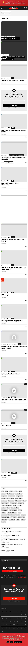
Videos (13, 397)
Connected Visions (6, 426)
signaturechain (5, 517)
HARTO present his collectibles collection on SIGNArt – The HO (14, 347)
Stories (14, 472)
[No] (13, 643)
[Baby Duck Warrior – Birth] (14, 31)
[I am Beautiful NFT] (14, 466)
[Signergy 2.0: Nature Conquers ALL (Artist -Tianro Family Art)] (14, 258)
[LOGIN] (26, 8)
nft (8, 507)
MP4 (20, 505)
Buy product (9, 162)
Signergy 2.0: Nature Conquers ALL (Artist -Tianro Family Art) (13, 268)
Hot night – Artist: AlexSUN (7, 550)
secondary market (12, 512)
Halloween (14, 503)
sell (20, 512)
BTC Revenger (5, 295)
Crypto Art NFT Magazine (8, 498)
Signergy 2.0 (21, 517)
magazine (9, 505)
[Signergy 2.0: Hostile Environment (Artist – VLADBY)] (14, 51)
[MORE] (26, 86)
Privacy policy (18, 642)
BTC (16, 491)
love (3, 505)
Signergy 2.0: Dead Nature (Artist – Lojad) (13, 81)
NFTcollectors (13, 510)
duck (25, 500)
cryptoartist (11, 496)
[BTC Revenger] (14, 285)
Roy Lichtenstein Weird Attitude (10, 374)
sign (19, 514)
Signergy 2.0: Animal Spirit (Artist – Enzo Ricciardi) (12, 240)
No (11, 642)
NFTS (20, 510)
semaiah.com (12, 514)
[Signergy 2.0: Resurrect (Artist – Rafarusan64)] (14, 174)
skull (18, 519)
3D (3, 491)
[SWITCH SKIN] (24, 8)
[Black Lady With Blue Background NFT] (14, 311)
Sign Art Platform (22, 577)
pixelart (4, 512)
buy (21, 491)
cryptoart (4, 496)
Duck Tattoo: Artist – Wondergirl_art (10, 535)
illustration (21, 503)
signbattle (14, 517)
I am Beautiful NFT (6, 475)
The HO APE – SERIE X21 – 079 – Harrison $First (14, 400)
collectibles (19, 493)
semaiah (4, 514)
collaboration (11, 493)
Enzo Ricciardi (5, 503)
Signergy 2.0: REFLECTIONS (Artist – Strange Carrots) (13, 131)
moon (15, 505)
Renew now (6, 3)
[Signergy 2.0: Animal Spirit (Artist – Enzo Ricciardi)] (14, 230)
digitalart (4, 500)
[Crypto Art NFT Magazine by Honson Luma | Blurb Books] (14, 148)
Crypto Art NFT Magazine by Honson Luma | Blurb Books (13, 158)
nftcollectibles (15, 507)
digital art (11, 500)
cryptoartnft (19, 496)
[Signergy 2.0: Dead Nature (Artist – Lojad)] (14, 71)
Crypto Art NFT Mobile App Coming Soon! (11, 531)
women (4, 522)
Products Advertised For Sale (16, 155)
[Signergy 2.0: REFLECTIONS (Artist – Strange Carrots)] (14, 121)
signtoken (4, 519)
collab (3, 493)
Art (12, 78)
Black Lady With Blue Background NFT (12, 321)
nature (3, 507)
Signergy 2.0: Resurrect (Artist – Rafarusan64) (10, 184)
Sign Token (12, 519)
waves (23, 519)
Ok (8, 642)
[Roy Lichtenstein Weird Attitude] (14, 364)
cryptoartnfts (19, 498)
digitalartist (18, 500)
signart (24, 514)
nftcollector (5, 510)
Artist (11, 491)
